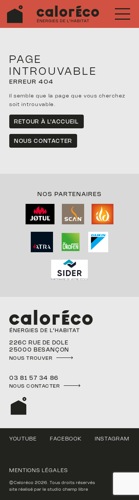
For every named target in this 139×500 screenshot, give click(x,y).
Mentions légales (38, 470)
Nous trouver (31, 358)
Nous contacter (43, 141)
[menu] (122, 14)
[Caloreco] (15, 14)
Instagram (112, 439)
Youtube (23, 439)
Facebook (66, 439)
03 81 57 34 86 (34, 378)
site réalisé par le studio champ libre (48, 489)
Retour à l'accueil (46, 122)
